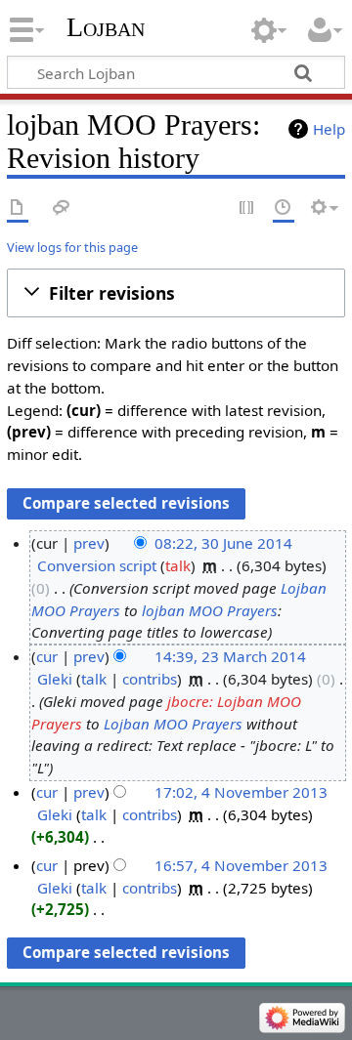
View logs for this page (72, 247)
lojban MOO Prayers (210, 610)
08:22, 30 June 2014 (223, 543)
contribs (149, 678)
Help (329, 129)
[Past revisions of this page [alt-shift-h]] (283, 208)
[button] (176, 292)
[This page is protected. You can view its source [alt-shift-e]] (247, 208)
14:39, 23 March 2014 (230, 656)
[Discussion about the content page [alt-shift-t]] (61, 208)
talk (178, 565)
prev (89, 543)
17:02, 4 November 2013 (241, 792)
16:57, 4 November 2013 (241, 865)
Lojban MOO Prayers (173, 723)
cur (47, 656)
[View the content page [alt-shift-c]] (17, 208)
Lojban (105, 27)
